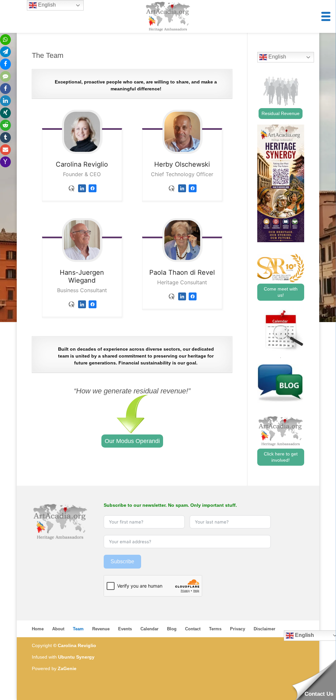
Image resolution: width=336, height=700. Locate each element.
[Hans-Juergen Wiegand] (82, 240)
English (276, 56)
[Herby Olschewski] (182, 131)
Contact (192, 628)
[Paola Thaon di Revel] (182, 240)
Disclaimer (264, 628)
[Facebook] (92, 194)
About (58, 628)
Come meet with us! (281, 292)
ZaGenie (67, 668)
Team (78, 628)
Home (38, 628)
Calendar (149, 628)
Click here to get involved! (281, 457)
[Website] (71, 194)
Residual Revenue (281, 113)
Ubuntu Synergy (76, 657)
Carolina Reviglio (77, 645)
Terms (215, 628)
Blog (172, 628)
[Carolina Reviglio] (82, 131)
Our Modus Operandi (132, 441)
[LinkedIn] (82, 194)
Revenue (101, 628)
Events (125, 628)
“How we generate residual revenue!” (132, 391)
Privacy (237, 628)
